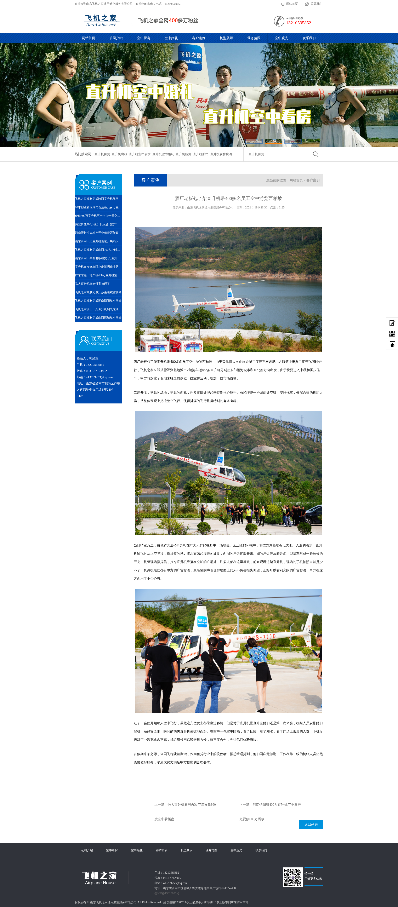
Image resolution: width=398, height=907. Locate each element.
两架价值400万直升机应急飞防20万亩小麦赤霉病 (98, 224)
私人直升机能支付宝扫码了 (92, 283)
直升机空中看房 (140, 154)
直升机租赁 (102, 154)
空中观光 (281, 38)
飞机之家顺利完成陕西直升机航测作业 (98, 198)
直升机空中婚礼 (163, 154)
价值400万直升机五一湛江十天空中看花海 (98, 215)
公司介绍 (116, 38)
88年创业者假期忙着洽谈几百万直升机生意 (98, 207)
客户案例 (198, 38)
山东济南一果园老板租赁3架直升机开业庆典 (98, 258)
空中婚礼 (171, 38)
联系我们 (317, 3)
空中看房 (143, 38)
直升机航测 (183, 154)
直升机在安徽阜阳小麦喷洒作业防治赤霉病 (98, 266)
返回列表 (311, 824)
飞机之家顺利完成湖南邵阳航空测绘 (98, 300)
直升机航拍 (201, 154)
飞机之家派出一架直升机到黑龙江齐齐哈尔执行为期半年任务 (98, 309)
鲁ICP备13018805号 (166, 893)
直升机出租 (119, 154)
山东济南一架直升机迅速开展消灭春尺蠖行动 (98, 241)
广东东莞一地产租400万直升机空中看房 (98, 275)
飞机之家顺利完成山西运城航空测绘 (98, 317)
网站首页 (292, 3)
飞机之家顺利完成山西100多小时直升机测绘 (98, 249)
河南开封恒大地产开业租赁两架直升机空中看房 (98, 232)
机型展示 (226, 38)
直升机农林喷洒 (221, 154)
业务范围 (254, 38)
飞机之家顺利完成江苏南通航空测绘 (98, 292)
